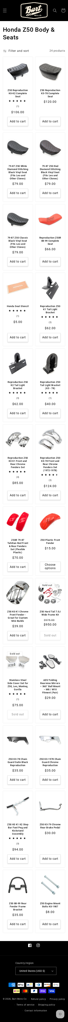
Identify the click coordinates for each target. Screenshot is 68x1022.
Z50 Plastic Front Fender (50, 541)
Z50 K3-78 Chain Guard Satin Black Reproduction (18, 762)
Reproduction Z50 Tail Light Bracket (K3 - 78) (50, 385)
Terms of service (25, 1004)
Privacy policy (57, 999)
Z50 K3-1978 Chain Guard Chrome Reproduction (50, 762)
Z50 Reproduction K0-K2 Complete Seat (18, 93)
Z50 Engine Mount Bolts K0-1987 (50, 905)
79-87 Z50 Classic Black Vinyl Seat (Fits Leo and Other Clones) (18, 242)
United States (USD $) (32, 970)
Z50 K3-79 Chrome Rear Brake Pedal (50, 826)
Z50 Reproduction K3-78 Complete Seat (50, 93)
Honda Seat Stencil (18, 306)
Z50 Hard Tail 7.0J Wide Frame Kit (50, 613)
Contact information (36, 1010)
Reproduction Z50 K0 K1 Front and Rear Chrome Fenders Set (18, 463)
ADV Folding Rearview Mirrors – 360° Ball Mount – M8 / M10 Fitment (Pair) (50, 686)
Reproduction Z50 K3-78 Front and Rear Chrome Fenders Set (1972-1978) (50, 464)
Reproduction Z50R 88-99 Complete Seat (50, 240)
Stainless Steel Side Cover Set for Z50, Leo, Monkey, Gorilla (17, 685)
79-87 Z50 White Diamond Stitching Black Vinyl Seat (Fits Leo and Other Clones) (17, 172)
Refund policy (38, 999)
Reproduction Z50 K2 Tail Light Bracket (18, 385)
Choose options (50, 566)
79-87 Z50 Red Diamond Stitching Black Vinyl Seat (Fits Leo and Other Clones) (50, 172)
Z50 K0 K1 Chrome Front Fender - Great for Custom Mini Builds (17, 616)
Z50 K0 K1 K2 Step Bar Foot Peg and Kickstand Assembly (17, 829)
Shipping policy (46, 1004)
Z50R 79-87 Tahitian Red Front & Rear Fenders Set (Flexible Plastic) (17, 546)
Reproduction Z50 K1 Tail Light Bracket (50, 309)
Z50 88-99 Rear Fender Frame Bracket (17, 906)
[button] (5, 10)
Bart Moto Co (19, 999)
